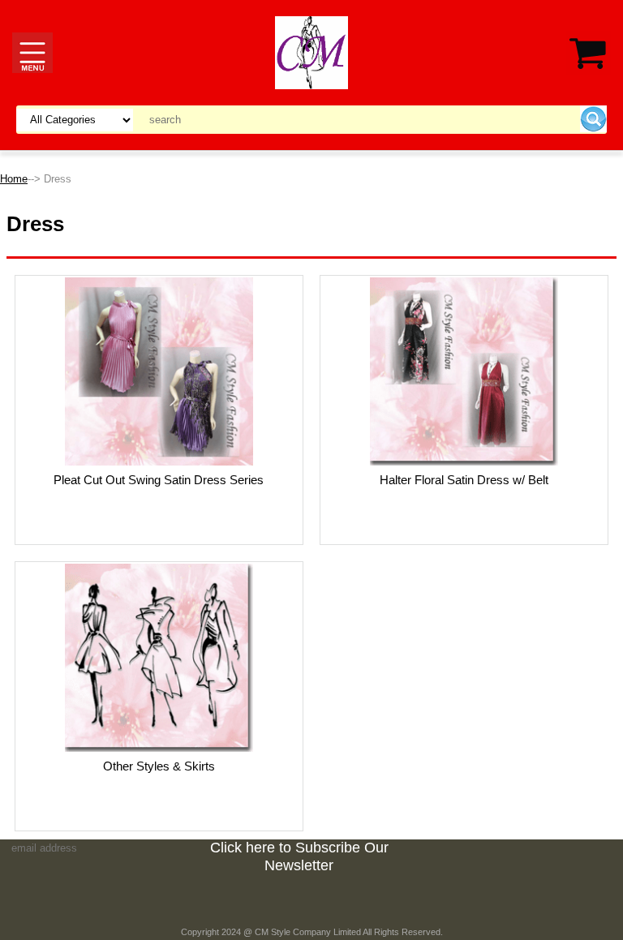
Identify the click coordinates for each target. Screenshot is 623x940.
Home (14, 179)
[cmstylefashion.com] (311, 51)
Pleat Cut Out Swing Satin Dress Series (159, 480)
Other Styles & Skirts (159, 766)
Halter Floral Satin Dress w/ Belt (464, 480)
